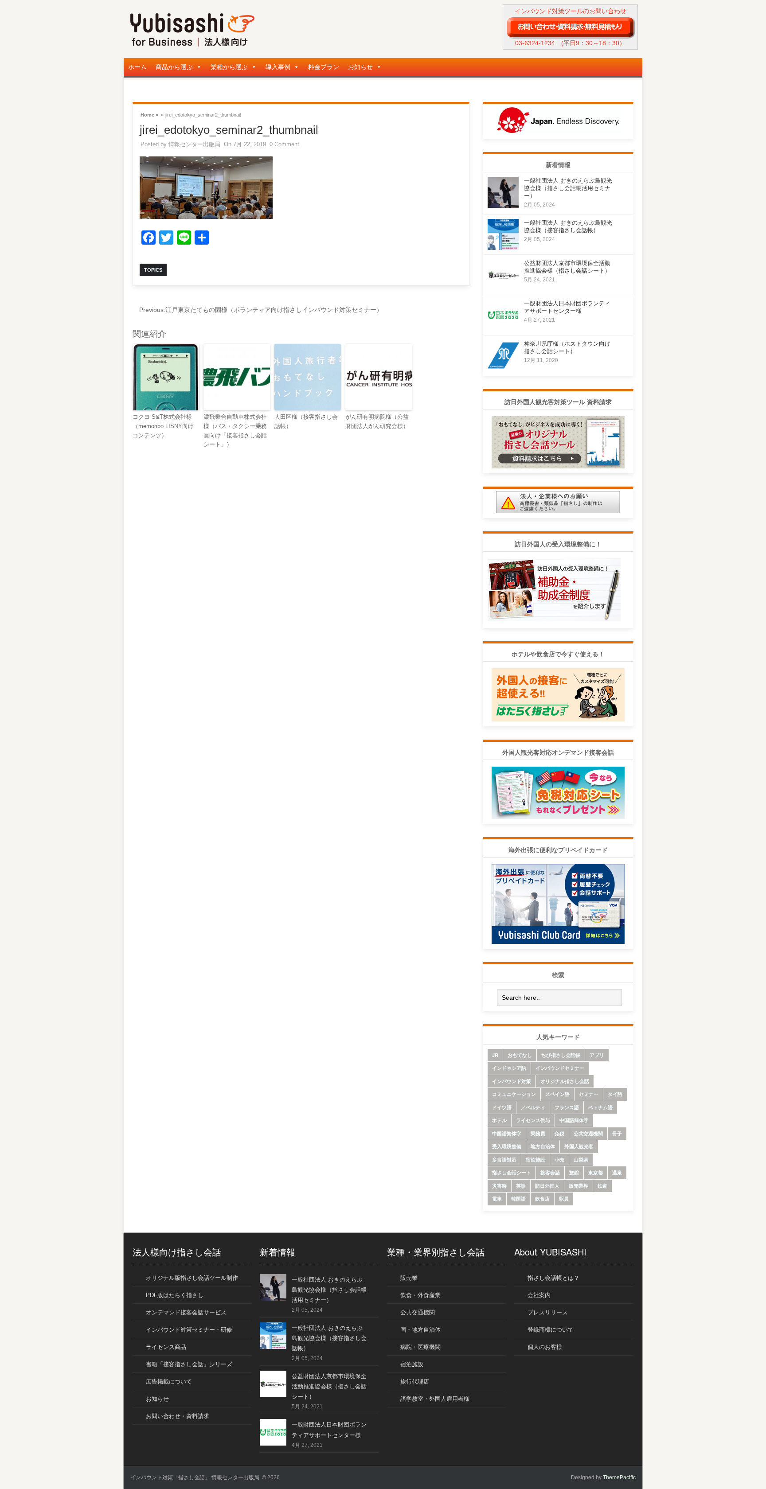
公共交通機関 (588, 1133)
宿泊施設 (535, 1159)
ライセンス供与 (533, 1120)
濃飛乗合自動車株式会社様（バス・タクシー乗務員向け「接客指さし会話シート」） (235, 430)
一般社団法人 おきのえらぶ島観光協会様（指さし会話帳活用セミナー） (568, 188)
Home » (149, 114)
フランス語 (567, 1107)
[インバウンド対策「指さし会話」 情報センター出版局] (192, 45)
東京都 (595, 1172)
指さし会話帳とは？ (553, 1278)
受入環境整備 (506, 1146)
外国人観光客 (579, 1146)
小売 (559, 1159)
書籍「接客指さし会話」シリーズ (189, 1364)
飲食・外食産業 (420, 1295)
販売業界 (578, 1185)
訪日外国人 (547, 1185)
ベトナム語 (600, 1107)
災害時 (499, 1185)
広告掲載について (169, 1381)
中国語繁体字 (506, 1133)
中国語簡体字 (574, 1120)
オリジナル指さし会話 (564, 1081)
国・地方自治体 (420, 1329)
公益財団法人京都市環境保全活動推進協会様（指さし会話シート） (329, 1386)
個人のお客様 (545, 1347)
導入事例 (278, 66)
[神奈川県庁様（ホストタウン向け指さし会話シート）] (503, 368)
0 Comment (284, 144)
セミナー (588, 1094)
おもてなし (520, 1055)
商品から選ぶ (174, 66)
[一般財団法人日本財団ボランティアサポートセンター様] (503, 328)
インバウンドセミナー (559, 1067)
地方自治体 (543, 1146)
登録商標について (551, 1329)
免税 (559, 1133)
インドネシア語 (509, 1067)
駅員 (564, 1198)
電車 (497, 1198)
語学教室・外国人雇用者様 (434, 1398)
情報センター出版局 (194, 144)
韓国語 (518, 1198)
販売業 (409, 1278)
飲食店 (542, 1198)
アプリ (597, 1055)
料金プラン (323, 66)
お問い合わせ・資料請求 (177, 1416)
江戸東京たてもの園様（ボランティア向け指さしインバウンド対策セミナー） (261, 309)
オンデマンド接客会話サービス (186, 1312)
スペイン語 (557, 1094)
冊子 (617, 1133)
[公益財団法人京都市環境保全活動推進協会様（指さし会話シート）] (503, 288)
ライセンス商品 (166, 1347)
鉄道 (602, 1185)
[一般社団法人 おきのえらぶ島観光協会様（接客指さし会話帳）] (503, 247)
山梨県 (581, 1159)
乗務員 (538, 1133)
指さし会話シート (511, 1172)
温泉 (617, 1172)
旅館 (574, 1172)
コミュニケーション (514, 1094)
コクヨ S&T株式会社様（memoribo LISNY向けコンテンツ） (163, 426)
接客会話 (550, 1172)
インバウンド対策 (511, 1081)
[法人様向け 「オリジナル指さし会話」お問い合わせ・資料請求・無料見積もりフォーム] (570, 27)
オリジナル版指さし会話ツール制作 (192, 1278)
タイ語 (615, 1094)
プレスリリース (548, 1312)
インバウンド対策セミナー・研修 (189, 1329)
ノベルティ (533, 1107)
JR (495, 1055)
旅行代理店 (414, 1381)
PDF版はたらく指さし (174, 1295)
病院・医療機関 (420, 1347)
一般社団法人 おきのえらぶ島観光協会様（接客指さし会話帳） (329, 1338)
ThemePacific (619, 1477)
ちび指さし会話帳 (560, 1055)
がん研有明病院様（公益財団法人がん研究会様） (377, 421)
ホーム (137, 66)
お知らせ (360, 66)
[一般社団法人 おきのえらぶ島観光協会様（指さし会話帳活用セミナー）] (503, 205)
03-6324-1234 (535, 43)
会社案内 (539, 1295)
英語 (521, 1185)
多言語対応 (504, 1159)
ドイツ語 (502, 1107)
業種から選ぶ (229, 66)
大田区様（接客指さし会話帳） (306, 421)
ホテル (499, 1120)
